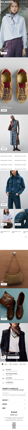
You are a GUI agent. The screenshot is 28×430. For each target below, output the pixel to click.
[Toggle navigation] (26, 2)
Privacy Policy (15, 417)
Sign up (25, 393)
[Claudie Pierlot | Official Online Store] (7, 2)
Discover (4, 53)
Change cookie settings (11, 418)
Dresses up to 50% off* (13, 357)
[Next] (26, 237)
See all (3, 357)
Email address (5, 393)
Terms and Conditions (8, 417)
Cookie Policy (21, 417)
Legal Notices (19, 418)
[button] (21, 1)
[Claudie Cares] (14, 425)
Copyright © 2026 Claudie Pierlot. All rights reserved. (14, 420)
